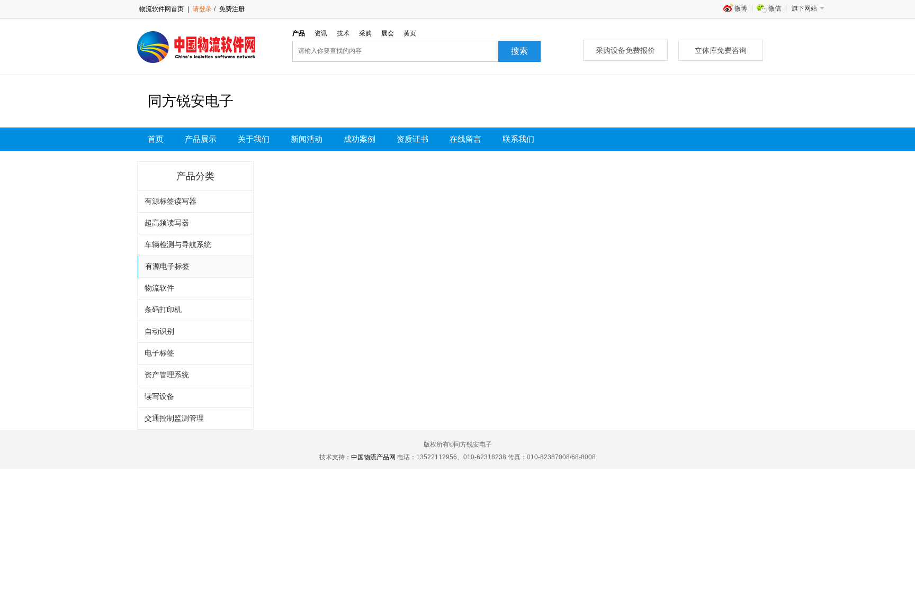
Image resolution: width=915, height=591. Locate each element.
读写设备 (159, 397)
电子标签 (159, 353)
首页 (156, 139)
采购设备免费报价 (625, 50)
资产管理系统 (167, 375)
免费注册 (231, 9)
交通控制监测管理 (174, 418)
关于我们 (254, 139)
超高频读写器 (167, 223)
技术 (343, 33)
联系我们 (518, 139)
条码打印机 (163, 310)
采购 (365, 33)
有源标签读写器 (170, 201)
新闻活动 (306, 139)
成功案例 (359, 139)
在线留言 (465, 139)
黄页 (409, 33)
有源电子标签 (167, 266)
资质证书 (412, 139)
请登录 (202, 9)
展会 (387, 33)
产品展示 (201, 139)
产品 (298, 33)
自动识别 (159, 331)
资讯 (321, 33)
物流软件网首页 (161, 9)
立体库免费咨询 (721, 50)
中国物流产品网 (373, 457)
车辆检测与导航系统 (178, 245)
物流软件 (159, 288)
